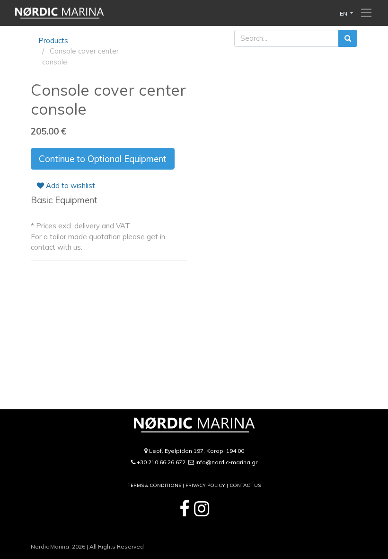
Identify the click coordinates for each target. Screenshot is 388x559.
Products (53, 40)
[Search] (347, 38)
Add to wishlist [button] (69, 185)
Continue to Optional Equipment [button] (103, 158)
